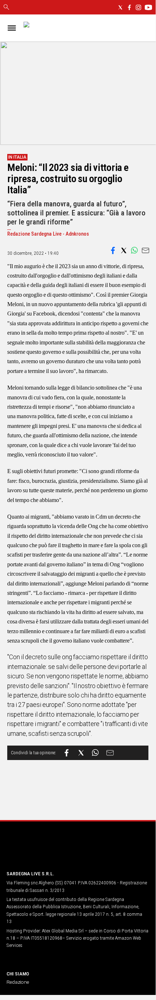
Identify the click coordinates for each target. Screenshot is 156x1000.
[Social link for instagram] (138, 7)
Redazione (18, 982)
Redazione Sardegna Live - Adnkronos (48, 234)
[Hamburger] (12, 28)
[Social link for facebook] (129, 7)
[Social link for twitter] (120, 7)
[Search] (6, 7)
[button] (113, 250)
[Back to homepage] (45, 851)
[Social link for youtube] (148, 7)
